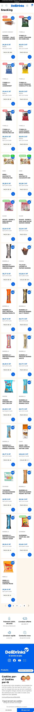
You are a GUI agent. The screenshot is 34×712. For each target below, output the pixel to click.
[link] (17, 5)
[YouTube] (19, 661)
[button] (17, 670)
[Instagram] (9, 661)
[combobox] (25, 279)
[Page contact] (24, 661)
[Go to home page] (17, 652)
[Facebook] (14, 661)
